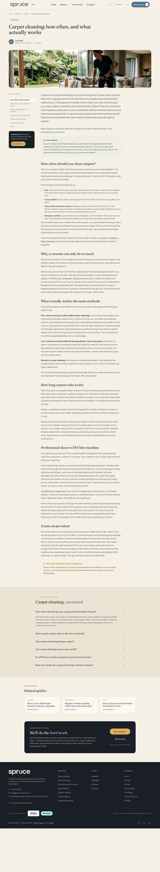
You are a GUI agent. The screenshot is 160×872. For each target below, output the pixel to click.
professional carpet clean (55, 491)
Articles (17, 14)
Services (63, 5)
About (126, 776)
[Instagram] (144, 823)
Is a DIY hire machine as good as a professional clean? (63, 657)
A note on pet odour (17, 123)
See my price (139, 5)
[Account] (128, 4)
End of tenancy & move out (68, 784)
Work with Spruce (131, 796)
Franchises (128, 792)
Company (90, 5)
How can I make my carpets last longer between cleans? (64, 665)
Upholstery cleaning (65, 801)
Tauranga (94, 788)
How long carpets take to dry (20, 115)
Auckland (94, 776)
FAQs (12, 126)
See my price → (120, 732)
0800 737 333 (16, 789)
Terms (36, 823)
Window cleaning (64, 792)
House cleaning (64, 776)
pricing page (48, 573)
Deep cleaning (63, 788)
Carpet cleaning (64, 796)
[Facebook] (139, 823)
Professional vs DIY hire (18, 119)
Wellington (95, 780)
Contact (127, 780)
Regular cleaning (64, 780)
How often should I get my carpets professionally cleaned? (65, 611)
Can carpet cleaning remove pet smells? (56, 649)
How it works (77, 5)
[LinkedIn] (149, 823)
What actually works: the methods (18, 111)
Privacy (41, 823)
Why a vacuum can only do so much (20, 105)
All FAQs (127, 801)
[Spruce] (19, 5)
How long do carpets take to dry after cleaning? (59, 633)
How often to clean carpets (20, 100)
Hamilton (94, 784)
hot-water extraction (57, 335)
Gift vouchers (129, 788)
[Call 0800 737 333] (110, 4)
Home (53, 5)
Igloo (51, 823)
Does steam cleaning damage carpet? (54, 641)
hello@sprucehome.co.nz (20, 793)
